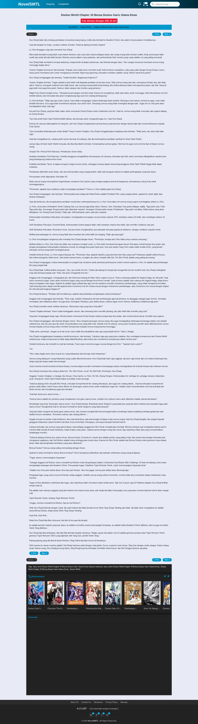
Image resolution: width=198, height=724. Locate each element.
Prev (157, 34)
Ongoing (50, 4)
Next (166, 34)
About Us (75, 702)
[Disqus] (99, 658)
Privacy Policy (111, 702)
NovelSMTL (29, 4)
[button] (99, 21)
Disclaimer (98, 702)
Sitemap (123, 702)
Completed (63, 4)
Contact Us (86, 702)
